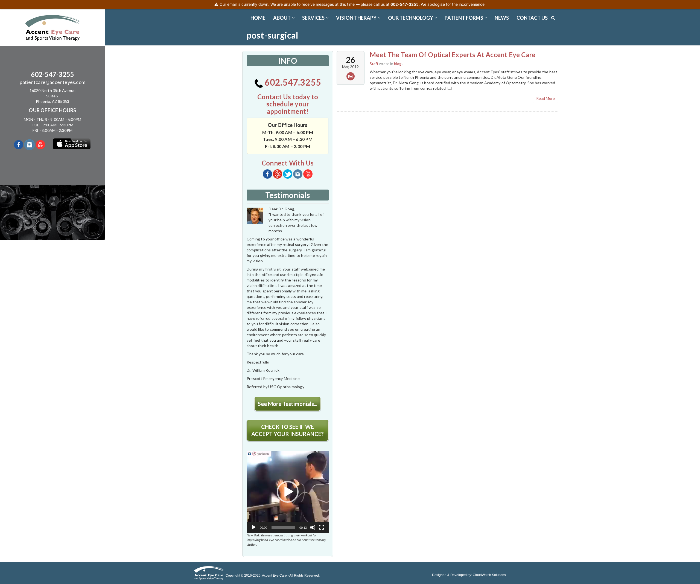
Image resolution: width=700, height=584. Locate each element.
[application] (288, 492)
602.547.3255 (292, 82)
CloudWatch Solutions (489, 575)
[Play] (253, 527)
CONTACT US (532, 18)
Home (258, 18)
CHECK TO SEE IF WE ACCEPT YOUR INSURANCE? (287, 430)
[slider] (283, 527)
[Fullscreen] (321, 527)
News (502, 18)
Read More (545, 98)
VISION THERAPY (356, 18)
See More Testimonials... (287, 403)
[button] (288, 492)
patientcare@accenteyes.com (52, 82)
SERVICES (313, 18)
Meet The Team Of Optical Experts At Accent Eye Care (452, 55)
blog (397, 63)
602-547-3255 (52, 74)
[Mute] (313, 527)
